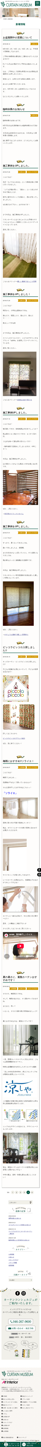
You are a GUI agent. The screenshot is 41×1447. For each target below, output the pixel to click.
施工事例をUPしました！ (17, 294)
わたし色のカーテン (28, 1408)
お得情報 (22, 767)
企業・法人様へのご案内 (10, 1408)
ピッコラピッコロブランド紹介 (14, 738)
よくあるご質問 (7, 1411)
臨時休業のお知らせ (14, 109)
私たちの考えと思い (9, 1399)
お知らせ (34, 44)
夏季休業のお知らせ (15, 1218)
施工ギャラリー (7, 1405)
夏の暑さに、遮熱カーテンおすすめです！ (20, 978)
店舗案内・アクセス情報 (29, 1402)
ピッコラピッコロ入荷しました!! (19, 648)
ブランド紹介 (26, 1399)
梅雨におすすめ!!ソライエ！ (18, 761)
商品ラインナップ (27, 1396)
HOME (5, 1396)
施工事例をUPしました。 (17, 165)
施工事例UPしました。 (15, 412)
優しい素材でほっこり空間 (26, 281)
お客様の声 (6, 1417)
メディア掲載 (13, 1262)
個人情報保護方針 (8, 1437)
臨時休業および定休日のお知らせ (19, 1240)
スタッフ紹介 (26, 1405)
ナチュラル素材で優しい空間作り (16, 634)
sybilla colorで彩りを (24, 400)
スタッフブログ (32, 172)
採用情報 (11, 1265)
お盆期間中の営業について (17, 37)
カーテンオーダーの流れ (10, 1402)
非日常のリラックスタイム (14, 514)
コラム (5, 1414)
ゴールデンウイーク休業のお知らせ (20, 1225)
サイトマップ (22, 1437)
